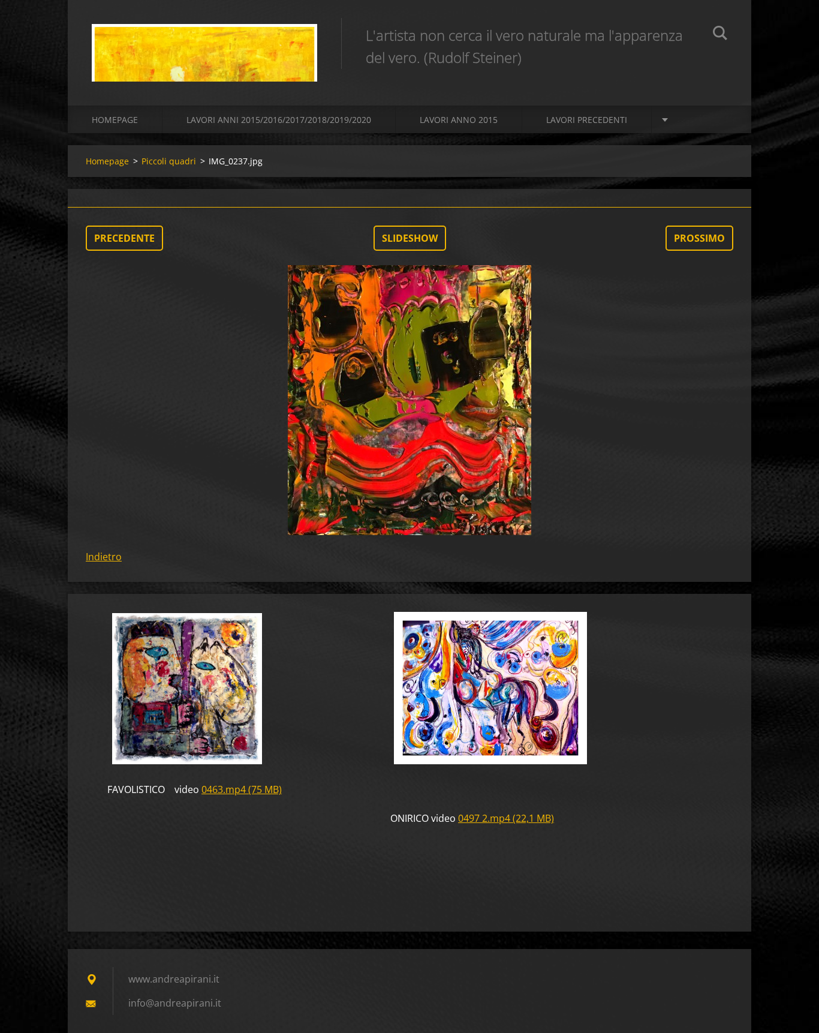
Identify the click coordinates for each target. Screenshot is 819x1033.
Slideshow (410, 238)
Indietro (104, 556)
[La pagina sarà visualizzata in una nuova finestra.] (409, 400)
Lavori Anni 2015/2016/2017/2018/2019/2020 (278, 119)
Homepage (115, 119)
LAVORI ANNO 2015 (459, 119)
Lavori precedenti (586, 119)
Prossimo (699, 238)
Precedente (124, 238)
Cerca (720, 35)
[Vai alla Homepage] (204, 41)
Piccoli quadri (168, 161)
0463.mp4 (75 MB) (241, 789)
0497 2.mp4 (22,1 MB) (506, 818)
